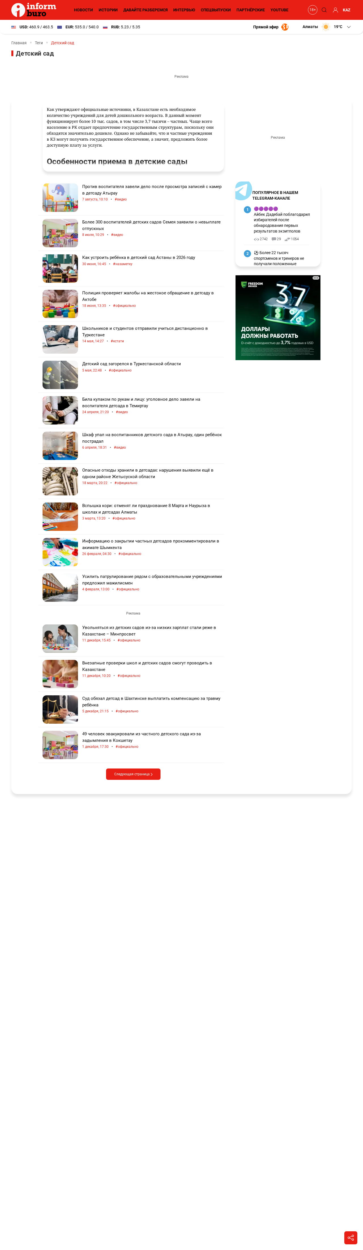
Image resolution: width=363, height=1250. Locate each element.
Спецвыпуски (216, 10)
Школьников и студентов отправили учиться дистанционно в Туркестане (145, 335)
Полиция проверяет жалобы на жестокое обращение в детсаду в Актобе (148, 299)
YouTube (279, 10)
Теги (39, 43)
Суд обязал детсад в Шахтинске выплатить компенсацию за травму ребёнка (151, 705)
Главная (19, 43)
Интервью (184, 10)
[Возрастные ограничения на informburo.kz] (312, 10)
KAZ (347, 10)
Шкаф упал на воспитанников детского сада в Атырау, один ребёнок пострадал (152, 441)
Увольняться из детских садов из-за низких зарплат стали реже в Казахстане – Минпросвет (149, 634)
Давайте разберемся (145, 10)
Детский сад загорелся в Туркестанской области (131, 367)
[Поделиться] (350, 1237)
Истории (108, 10)
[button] (327, 27)
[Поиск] (323, 10)
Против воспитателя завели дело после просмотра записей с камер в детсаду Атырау (151, 193)
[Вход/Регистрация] (334, 10)
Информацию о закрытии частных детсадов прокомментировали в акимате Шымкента (150, 547)
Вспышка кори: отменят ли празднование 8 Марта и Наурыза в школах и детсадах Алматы (146, 512)
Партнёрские (251, 10)
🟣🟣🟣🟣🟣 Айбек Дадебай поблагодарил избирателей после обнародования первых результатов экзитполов (282, 219)
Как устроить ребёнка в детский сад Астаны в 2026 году (138, 261)
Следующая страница (132, 774)
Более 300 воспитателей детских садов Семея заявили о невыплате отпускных (151, 228)
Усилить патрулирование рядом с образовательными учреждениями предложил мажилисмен (152, 583)
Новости (83, 10)
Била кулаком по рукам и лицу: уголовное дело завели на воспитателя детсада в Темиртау (141, 406)
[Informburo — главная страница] (35, 10)
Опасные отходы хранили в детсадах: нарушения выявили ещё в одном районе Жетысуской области (148, 476)
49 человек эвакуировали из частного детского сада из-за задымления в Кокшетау (141, 740)
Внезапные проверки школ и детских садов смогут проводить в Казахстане (147, 669)
